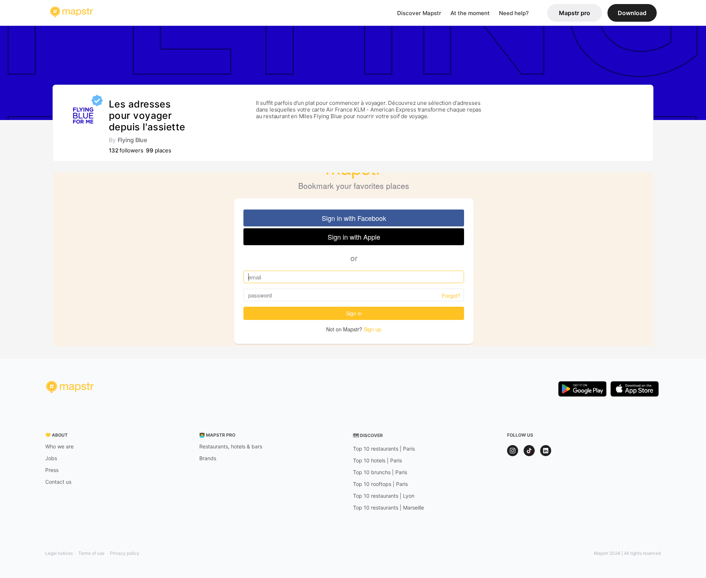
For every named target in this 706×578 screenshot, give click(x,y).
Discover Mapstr (419, 13)
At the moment (470, 13)
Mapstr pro (574, 13)
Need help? (514, 13)
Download (632, 13)
